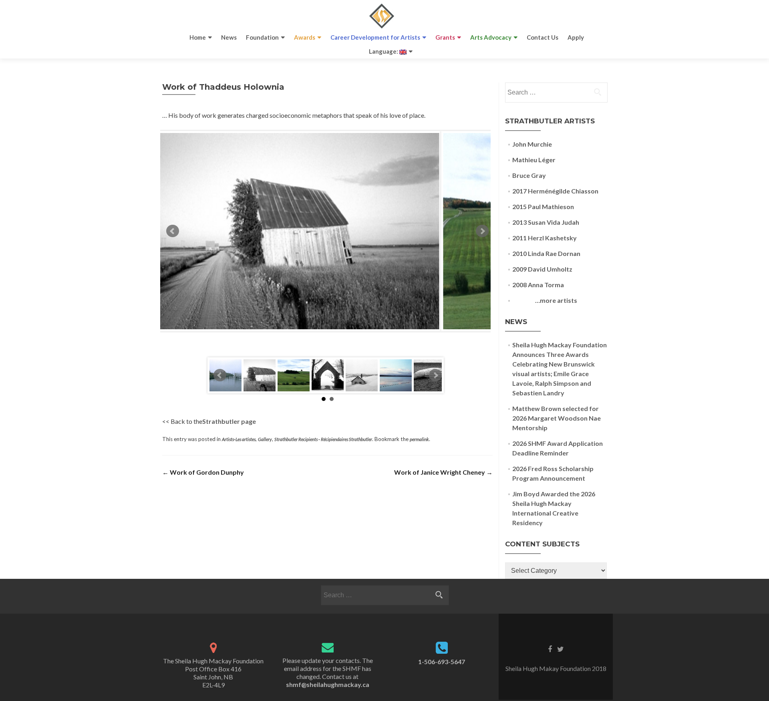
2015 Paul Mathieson (543, 206)
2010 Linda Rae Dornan (546, 253)
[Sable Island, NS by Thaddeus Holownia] (362, 375)
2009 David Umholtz (542, 269)
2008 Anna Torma (538, 284)
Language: (384, 51)
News (229, 37)
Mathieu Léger (534, 159)
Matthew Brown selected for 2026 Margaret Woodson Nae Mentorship (556, 418)
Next (482, 231)
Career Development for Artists (375, 37)
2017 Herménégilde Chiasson (555, 191)
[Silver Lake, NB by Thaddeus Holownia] (396, 375)
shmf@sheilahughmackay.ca (327, 684)
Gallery (265, 439)
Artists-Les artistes (239, 439)
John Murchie (532, 144)
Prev (172, 231)
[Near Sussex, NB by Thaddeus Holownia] (294, 375)
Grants (445, 37)
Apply (576, 37)
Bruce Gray (529, 175)
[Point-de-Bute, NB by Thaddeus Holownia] (328, 375)
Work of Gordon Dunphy (203, 472)
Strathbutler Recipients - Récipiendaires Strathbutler (323, 439)
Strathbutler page (229, 421)
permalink (419, 439)
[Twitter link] (560, 648)
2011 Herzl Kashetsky (544, 238)
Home (197, 37)
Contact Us (542, 37)
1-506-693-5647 (441, 661)
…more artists (544, 300)
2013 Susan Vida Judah (545, 222)
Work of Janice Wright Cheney (443, 472)
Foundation (262, 37)
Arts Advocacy (490, 37)
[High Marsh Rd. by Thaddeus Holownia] (260, 375)
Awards (304, 37)
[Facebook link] (550, 648)
